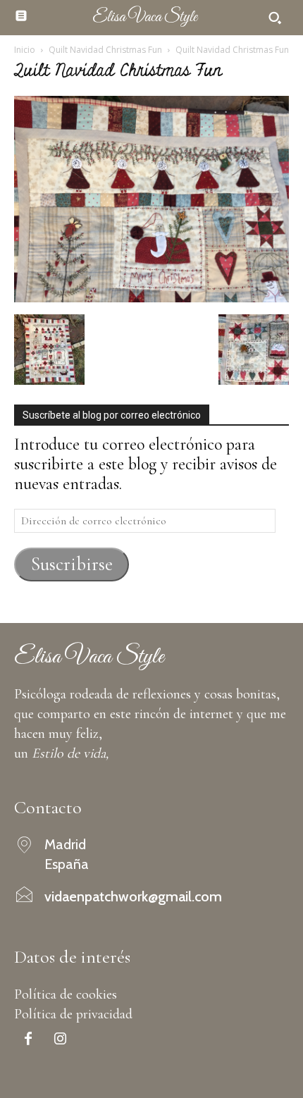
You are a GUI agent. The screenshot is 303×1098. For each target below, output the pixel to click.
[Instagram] (60, 1040)
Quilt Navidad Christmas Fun (105, 50)
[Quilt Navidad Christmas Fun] (151, 297)
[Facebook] (28, 1040)
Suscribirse (72, 564)
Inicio (24, 50)
